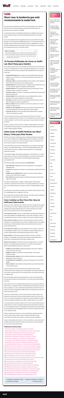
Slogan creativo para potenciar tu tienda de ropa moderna (55, 109)
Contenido (52, 146)
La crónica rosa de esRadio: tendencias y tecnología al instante (22, 340)
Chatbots (52, 140)
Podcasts (52, 203)
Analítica (52, 126)
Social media (53, 223)
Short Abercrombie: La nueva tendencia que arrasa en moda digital (23, 331)
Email (36, 6)
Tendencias (7, 14)
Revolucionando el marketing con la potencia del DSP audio (21, 361)
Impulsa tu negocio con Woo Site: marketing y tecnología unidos (54, 41)
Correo (51, 156)
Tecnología (52, 233)
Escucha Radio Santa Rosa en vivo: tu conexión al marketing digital (23, 344)
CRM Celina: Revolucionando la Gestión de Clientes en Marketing (22, 365)
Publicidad (52, 206)
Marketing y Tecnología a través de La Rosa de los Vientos (21, 336)
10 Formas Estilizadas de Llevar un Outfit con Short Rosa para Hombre (21, 53)
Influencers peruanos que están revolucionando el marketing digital (23, 348)
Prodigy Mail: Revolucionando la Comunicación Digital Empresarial (22, 350)
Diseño (49, 6)
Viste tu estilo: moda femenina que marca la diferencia (55, 21)
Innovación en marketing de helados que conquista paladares (55, 77)
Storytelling (52, 226)
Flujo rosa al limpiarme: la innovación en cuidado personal (20, 338)
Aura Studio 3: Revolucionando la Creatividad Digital (19, 363)
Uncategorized (53, 240)
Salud (51, 210)
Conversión (52, 153)
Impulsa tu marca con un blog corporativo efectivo (54, 56)
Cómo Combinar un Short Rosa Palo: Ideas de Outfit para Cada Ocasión (22, 56)
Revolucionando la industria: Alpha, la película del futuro (20, 355)
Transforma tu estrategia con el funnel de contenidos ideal (54, 34)
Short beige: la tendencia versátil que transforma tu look (20, 332)
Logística (52, 190)
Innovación (16, 6)
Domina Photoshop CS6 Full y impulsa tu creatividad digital (54, 84)
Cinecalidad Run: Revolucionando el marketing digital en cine (21, 374)
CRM (51, 163)
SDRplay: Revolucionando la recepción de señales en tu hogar (22, 367)
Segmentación (53, 213)
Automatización (53, 130)
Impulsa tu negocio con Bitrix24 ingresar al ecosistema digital (54, 27)
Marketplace (53, 193)
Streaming (55, 6)
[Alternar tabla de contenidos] (35, 51)
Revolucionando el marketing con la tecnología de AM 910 (21, 353)
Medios (51, 196)
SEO (51, 216)
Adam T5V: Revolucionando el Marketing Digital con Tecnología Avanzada (25, 357)
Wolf (6, 5)
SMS (51, 220)
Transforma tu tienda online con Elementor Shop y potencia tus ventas (54, 63)
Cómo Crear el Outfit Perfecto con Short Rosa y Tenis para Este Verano (21, 54)
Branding (52, 133)
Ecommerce (31, 6)
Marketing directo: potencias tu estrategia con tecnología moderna (54, 49)
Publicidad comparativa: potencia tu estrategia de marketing (55, 70)
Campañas (52, 136)
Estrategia (23, 6)
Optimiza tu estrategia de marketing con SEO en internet (55, 97)
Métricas (52, 200)
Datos (51, 166)
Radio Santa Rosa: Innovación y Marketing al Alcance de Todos (22, 342)
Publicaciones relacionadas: (13, 57)
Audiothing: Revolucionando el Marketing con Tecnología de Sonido (23, 369)
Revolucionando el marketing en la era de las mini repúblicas (21, 372)
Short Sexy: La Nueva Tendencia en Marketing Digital (19, 334)
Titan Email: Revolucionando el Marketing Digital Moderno (21, 351)
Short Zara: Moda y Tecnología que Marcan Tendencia (19, 329)
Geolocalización (53, 183)
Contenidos (52, 150)
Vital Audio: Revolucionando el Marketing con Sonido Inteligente (22, 370)
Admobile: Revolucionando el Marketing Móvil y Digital (20, 359)
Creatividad (43, 6)
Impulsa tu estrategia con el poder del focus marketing (55, 115)
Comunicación (53, 143)
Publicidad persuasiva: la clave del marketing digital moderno (55, 103)
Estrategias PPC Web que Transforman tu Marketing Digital (55, 91)
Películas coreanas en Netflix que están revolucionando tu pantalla (23, 346)
